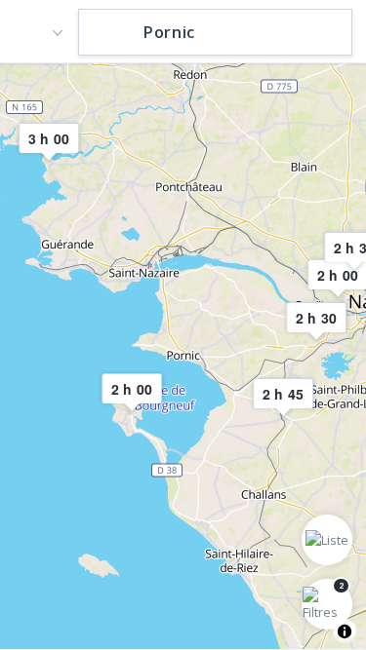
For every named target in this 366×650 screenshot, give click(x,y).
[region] (183, 355)
